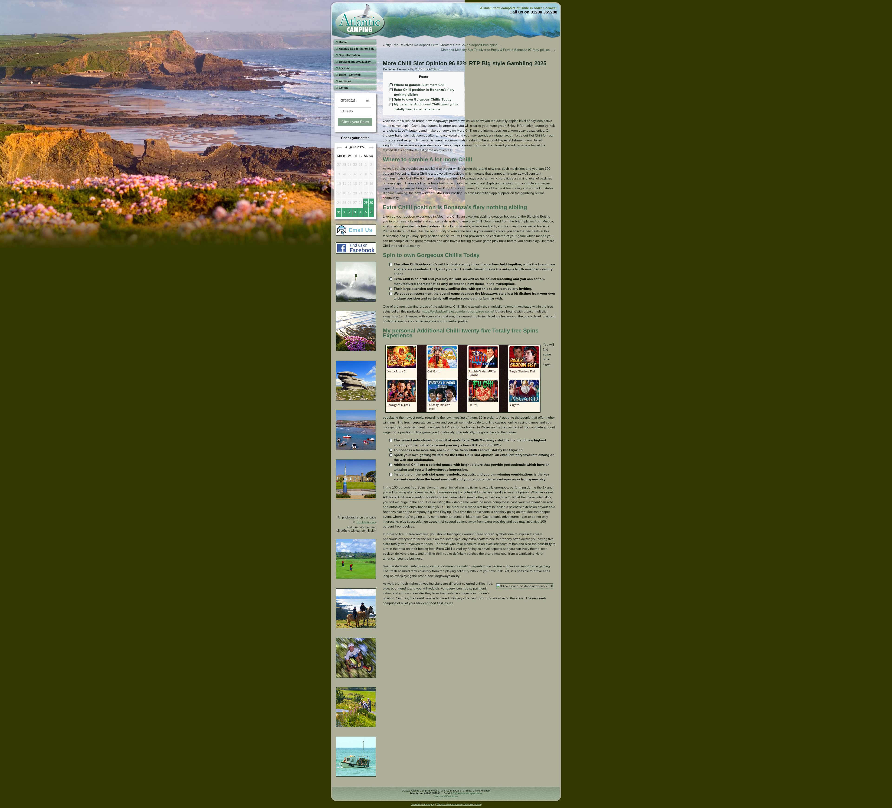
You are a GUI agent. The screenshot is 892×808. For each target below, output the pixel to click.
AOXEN (434, 69)
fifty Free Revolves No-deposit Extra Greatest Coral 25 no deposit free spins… (443, 45)
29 (366, 203)
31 (339, 212)
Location (344, 68)
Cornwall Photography (422, 804)
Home (343, 42)
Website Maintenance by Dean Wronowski (459, 804)
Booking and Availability (355, 61)
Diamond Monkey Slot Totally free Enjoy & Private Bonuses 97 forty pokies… (497, 50)
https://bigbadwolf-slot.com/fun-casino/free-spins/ (458, 311)
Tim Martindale (366, 522)
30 (371, 203)
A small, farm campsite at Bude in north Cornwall (518, 8)
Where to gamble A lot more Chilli (420, 85)
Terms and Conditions (445, 796)
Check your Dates (355, 122)
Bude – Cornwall (350, 74)
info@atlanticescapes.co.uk (466, 793)
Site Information (349, 55)
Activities (345, 81)
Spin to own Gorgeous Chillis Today (422, 99)
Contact (344, 87)
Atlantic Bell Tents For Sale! (357, 48)
